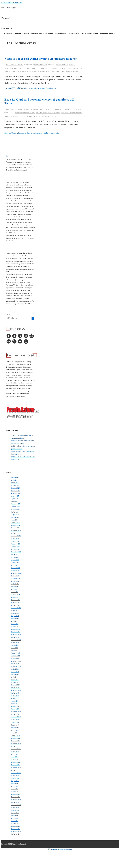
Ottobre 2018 (15, 664)
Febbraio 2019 (15, 653)
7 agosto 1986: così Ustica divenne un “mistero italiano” (40, 58)
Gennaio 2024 (15, 525)
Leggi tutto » (30, 88)
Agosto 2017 (15, 695)
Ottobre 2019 (15, 637)
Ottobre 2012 (15, 834)
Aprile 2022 (14, 565)
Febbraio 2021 (15, 594)
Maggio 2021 (15, 586)
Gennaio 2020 (15, 629)
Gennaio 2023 (15, 546)
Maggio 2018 (15, 674)
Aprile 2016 (14, 730)
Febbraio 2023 (15, 544)
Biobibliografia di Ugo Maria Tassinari (21, 33)
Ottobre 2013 (15, 802)
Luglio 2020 (15, 613)
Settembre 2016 (16, 717)
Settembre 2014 (16, 773)
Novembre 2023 (16, 530)
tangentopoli (34, 116)
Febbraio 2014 (15, 791)
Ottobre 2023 (15, 533)
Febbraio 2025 (15, 504)
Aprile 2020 (14, 621)
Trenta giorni (42, 33)
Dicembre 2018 (15, 658)
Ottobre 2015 (15, 746)
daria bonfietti (42, 68)
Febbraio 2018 (15, 682)
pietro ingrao (34, 71)
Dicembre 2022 (15, 549)
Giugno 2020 (15, 616)
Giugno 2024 (15, 514)
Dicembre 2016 (15, 709)
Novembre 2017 (16, 690)
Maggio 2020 (15, 618)
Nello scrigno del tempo (57, 33)
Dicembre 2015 (15, 741)
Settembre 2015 (16, 749)
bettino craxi (29, 68)
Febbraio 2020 (15, 626)
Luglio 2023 (15, 541)
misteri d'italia (62, 65)
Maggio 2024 (15, 517)
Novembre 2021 (16, 573)
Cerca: (8, 314)
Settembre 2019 (16, 640)
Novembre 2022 (16, 552)
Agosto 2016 (15, 719)
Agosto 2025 (15, 496)
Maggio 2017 (15, 701)
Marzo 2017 (14, 704)
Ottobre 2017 (15, 693)
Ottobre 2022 (15, 554)
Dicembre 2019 (15, 632)
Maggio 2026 (15, 477)
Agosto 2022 (15, 560)
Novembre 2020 (16, 602)
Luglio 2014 (15, 778)
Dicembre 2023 (15, 528)
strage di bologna (72, 71)
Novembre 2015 (16, 743)
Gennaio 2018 (15, 685)
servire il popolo (21, 116)
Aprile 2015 (14, 754)
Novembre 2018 (16, 661)
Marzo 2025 (14, 501)
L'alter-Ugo (6, 18)
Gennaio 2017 (15, 706)
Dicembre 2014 (15, 765)
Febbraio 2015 (15, 759)
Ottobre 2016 (15, 714)
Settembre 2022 (16, 557)
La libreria (88, 33)
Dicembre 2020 (15, 600)
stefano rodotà (57, 71)
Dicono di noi (102, 33)
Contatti (111, 33)
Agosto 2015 (15, 751)
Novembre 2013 (16, 799)
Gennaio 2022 (15, 568)
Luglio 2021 (15, 584)
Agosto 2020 (15, 610)
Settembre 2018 (16, 666)
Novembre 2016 (16, 712)
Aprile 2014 (14, 786)
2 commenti (76, 109)
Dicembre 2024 (15, 509)
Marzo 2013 (14, 821)
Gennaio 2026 (15, 488)
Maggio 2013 (15, 815)
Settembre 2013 (16, 805)
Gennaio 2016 (15, 738)
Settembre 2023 (16, 536)
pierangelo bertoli (68, 113)
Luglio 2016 (15, 722)
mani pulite (40, 113)
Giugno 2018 (15, 672)
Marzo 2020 (14, 624)
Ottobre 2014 (15, 770)
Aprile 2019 (14, 648)
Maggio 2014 (15, 783)
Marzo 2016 (14, 733)
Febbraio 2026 (15, 485)
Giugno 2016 (15, 725)
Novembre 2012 (16, 831)
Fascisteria (75, 33)
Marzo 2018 (14, 680)
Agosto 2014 (15, 775)
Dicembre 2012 (15, 829)
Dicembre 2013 (15, 797)
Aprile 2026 (14, 480)
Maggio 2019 (15, 645)
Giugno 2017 (15, 698)
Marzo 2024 (14, 520)
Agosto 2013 (15, 807)
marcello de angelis (20, 71)
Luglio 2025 (15, 499)
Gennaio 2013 (15, 826)
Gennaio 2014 (15, 794)
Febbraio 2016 (15, 736)
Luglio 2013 (15, 810)
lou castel (30, 113)
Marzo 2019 (14, 650)
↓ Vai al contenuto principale (11, 3)
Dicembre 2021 (15, 570)
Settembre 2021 (16, 578)
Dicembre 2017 (15, 688)
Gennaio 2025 (15, 507)
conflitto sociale (63, 109)
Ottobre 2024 (15, 512)
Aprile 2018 (14, 677)
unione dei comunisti (49, 116)
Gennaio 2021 (15, 597)
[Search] (33, 318)
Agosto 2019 (15, 642)
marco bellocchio (52, 113)
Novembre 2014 (16, 767)
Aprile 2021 (14, 589)
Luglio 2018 (15, 669)
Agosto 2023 (15, 538)
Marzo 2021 (14, 592)
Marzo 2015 (14, 757)
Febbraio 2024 (15, 523)
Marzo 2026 (14, 483)
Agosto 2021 (15, 581)
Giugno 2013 (15, 813)
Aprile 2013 (14, 818)
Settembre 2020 (16, 608)
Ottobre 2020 (15, 605)
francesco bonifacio (57, 68)
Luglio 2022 (15, 562)
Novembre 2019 (16, 634)
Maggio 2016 (15, 727)
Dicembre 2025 (15, 491)
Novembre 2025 (16, 493)
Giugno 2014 (15, 781)
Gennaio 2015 (15, 762)
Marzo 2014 (14, 789)
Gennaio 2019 (15, 656)
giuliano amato (72, 68)
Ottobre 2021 (15, 576)
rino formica (45, 71)
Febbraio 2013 (15, 823)
